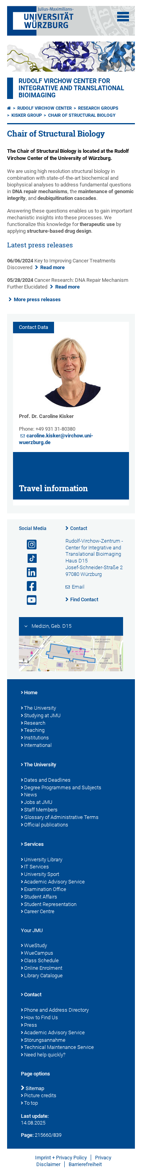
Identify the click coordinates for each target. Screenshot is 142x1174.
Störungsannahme (44, 1040)
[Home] (9, 108)
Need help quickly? (44, 1055)
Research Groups (98, 108)
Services (34, 844)
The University (40, 708)
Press (30, 1025)
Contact (78, 528)
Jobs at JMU (38, 802)
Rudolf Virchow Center (44, 108)
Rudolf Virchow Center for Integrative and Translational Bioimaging (71, 88)
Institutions (36, 738)
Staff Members (41, 810)
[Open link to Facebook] (28, 586)
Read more (52, 267)
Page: (27, 1135)
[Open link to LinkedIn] (28, 572)
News (30, 795)
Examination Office (45, 889)
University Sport (41, 874)
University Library (43, 859)
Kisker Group (26, 115)
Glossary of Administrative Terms (61, 817)
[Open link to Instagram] (28, 545)
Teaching (34, 730)
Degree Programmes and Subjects (62, 787)
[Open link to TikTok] (28, 559)
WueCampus (38, 953)
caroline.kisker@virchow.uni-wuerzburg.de (56, 439)
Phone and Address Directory (56, 1010)
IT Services (36, 867)
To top (31, 1103)
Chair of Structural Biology (82, 115)
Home (30, 692)
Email (78, 587)
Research (34, 723)
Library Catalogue (43, 975)
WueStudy (35, 945)
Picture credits (40, 1095)
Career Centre (39, 911)
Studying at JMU (42, 715)
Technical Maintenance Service (59, 1047)
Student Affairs (40, 897)
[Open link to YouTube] (28, 600)
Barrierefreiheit (85, 1164)
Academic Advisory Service (54, 882)
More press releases (37, 299)
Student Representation (50, 904)
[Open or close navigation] (123, 16)
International (38, 745)
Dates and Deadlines (47, 780)
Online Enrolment (43, 968)
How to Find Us (41, 1017)
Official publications (46, 825)
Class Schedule (41, 960)
